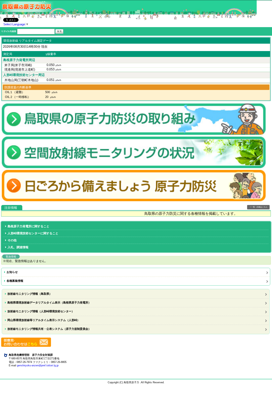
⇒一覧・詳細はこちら (258, 207)
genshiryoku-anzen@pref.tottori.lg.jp (38, 365)
